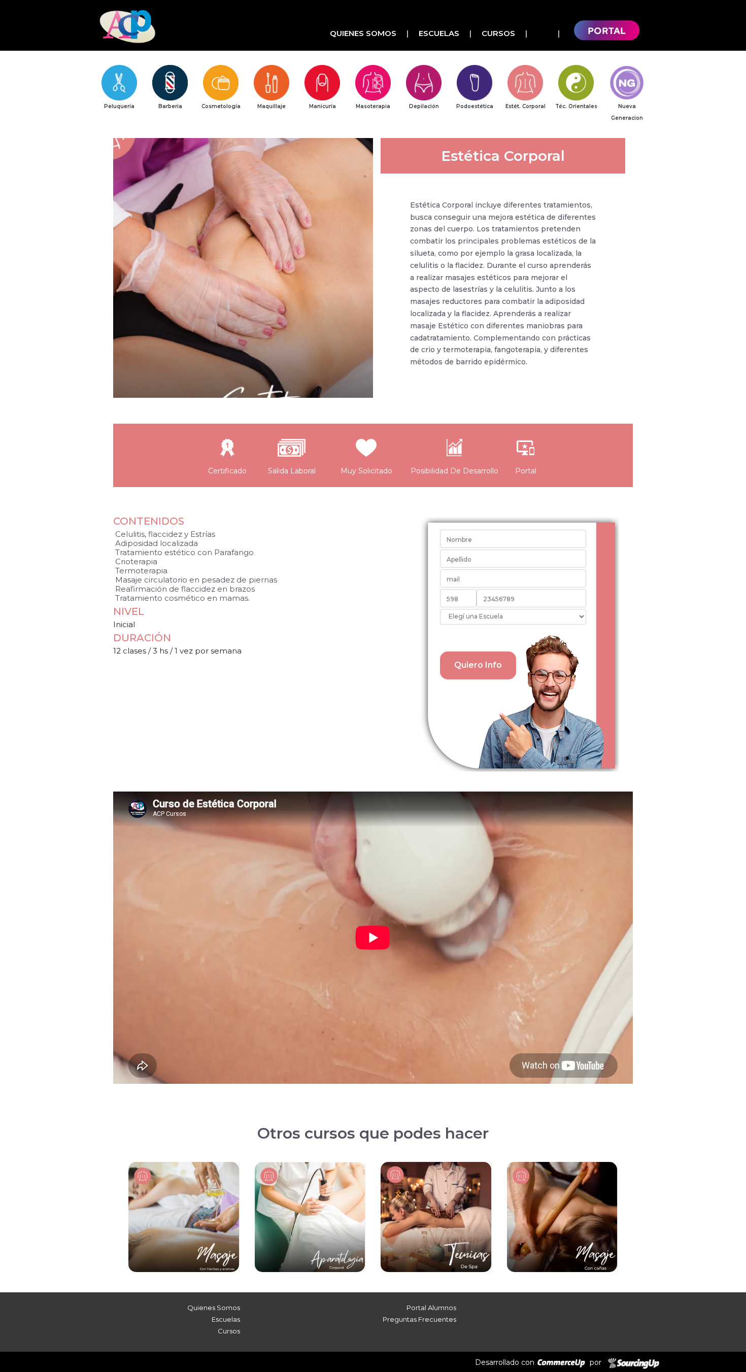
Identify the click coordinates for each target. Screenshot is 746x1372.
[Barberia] (170, 82)
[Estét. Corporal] (525, 82)
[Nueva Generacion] (627, 82)
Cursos (498, 33)
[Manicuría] (322, 82)
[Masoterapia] (373, 82)
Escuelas (439, 33)
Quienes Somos (363, 33)
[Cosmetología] (221, 82)
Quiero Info (478, 665)
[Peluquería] (119, 82)
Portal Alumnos (431, 1308)
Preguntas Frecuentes (419, 1319)
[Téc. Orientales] (576, 82)
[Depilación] (424, 82)
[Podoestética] (474, 82)
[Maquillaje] (271, 82)
